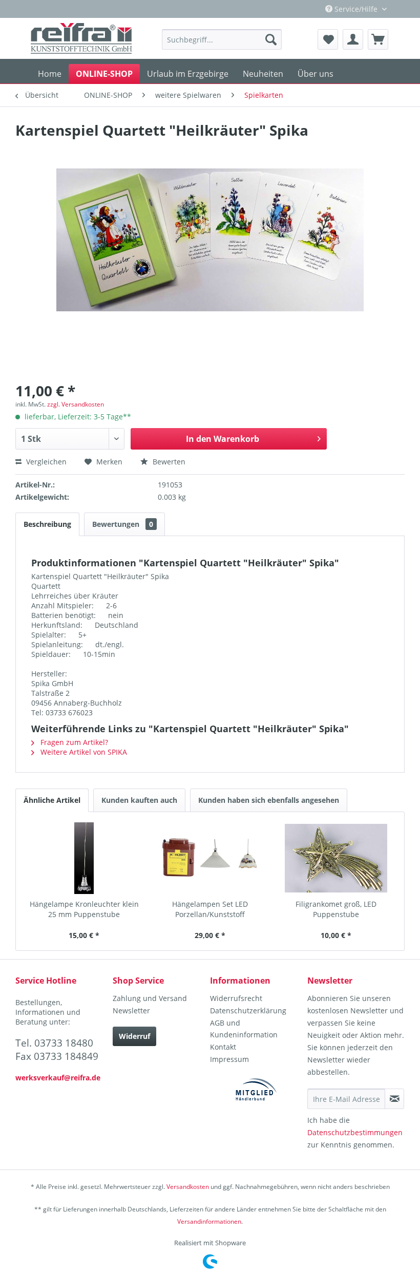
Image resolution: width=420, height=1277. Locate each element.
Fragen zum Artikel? (73, 742)
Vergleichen (45, 461)
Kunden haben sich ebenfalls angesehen (268, 800)
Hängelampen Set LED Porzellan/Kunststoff (210, 909)
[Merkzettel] (328, 39)
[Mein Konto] (353, 39)
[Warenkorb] (378, 39)
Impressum (229, 1059)
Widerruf (134, 1036)
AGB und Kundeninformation (244, 1029)
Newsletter (131, 1010)
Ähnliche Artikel (52, 800)
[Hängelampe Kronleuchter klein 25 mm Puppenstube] (84, 858)
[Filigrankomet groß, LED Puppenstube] (336, 858)
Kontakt (223, 1047)
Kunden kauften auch (139, 800)
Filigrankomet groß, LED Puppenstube (336, 909)
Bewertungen (122, 524)
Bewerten (168, 461)
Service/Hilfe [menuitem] (356, 9)
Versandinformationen (209, 1221)
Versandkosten (187, 1186)
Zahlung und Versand (150, 998)
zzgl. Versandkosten (75, 404)
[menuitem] (222, 39)
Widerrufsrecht (236, 998)
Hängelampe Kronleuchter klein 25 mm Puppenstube (84, 909)
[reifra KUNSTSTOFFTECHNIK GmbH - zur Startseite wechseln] (81, 38)
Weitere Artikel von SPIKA (82, 752)
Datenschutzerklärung (248, 1010)
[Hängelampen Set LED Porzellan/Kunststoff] (210, 858)
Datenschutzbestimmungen (355, 1132)
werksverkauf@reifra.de (57, 1077)
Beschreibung (47, 524)
